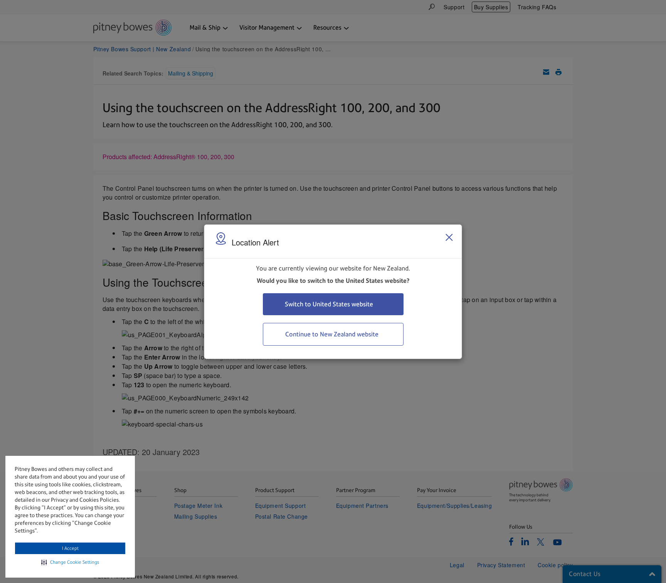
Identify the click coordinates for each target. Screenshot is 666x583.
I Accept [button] (70, 548)
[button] (70, 562)
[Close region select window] (449, 237)
